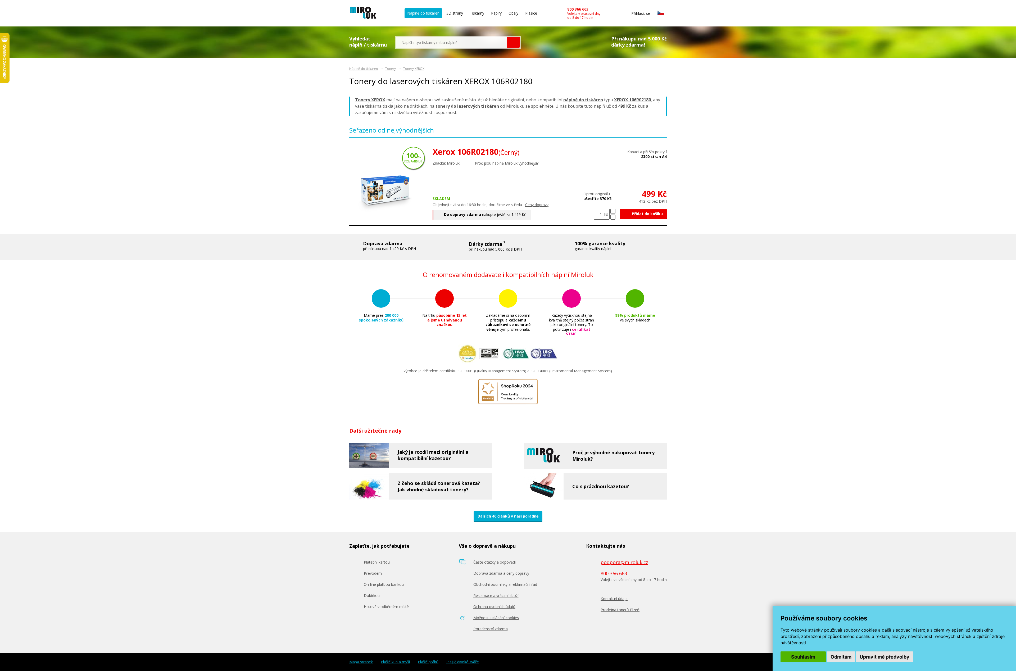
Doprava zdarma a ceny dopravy (501, 573)
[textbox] (451, 42)
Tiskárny (477, 13)
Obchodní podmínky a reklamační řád (505, 584)
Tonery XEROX (413, 68)
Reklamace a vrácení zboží (496, 595)
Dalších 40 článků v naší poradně (508, 516)
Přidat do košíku (647, 213)
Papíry (496, 13)
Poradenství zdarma (490, 628)
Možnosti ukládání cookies (496, 617)
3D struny (454, 13)
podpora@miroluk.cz (624, 562)
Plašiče (531, 13)
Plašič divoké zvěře (462, 662)
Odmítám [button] (841, 657)
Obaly (513, 13)
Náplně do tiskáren (423, 13)
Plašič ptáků (428, 662)
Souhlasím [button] (803, 657)
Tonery (390, 68)
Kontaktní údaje (614, 598)
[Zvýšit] (612, 211)
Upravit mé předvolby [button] (884, 657)
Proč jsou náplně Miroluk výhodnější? (506, 163)
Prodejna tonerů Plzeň (620, 609)
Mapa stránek (361, 662)
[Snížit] (612, 217)
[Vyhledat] (513, 42)
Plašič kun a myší (395, 662)
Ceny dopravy (536, 204)
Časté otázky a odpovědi (494, 562)
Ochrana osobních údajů (494, 606)
